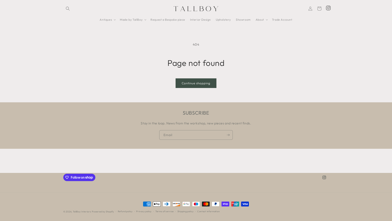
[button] (67, 8)
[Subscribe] (228, 135)
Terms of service (164, 211)
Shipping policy (185, 211)
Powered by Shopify (103, 211)
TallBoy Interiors (82, 211)
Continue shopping (196, 83)
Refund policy (125, 211)
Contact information (208, 211)
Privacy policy (144, 211)
